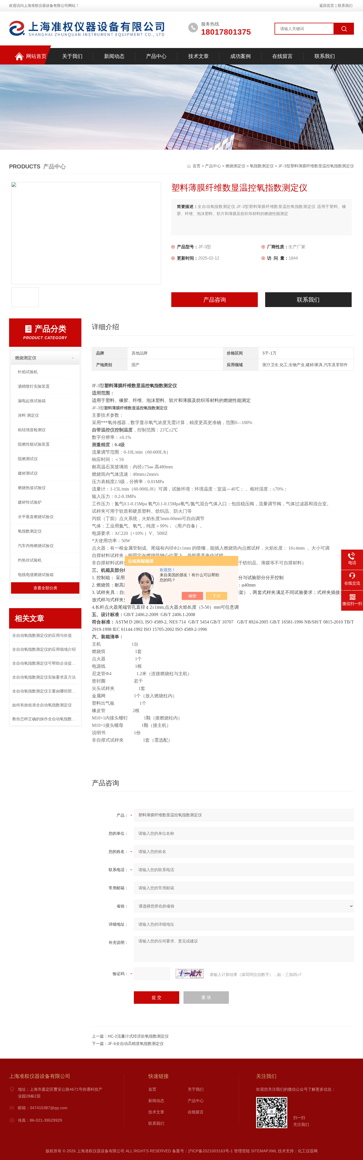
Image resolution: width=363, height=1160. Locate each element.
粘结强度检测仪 (32, 429)
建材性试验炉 (30, 502)
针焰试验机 (28, 372)
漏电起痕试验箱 (32, 401)
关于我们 (72, 56)
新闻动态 (114, 56)
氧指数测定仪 (262, 166)
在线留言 (282, 56)
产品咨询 (214, 300)
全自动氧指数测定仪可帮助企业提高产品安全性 (45, 663)
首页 (197, 166)
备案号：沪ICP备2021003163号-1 (202, 1151)
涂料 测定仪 (28, 415)
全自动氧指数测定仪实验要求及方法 (44, 677)
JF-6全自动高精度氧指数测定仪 (136, 1043)
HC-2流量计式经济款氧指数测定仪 (138, 1036)
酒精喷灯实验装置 (34, 386)
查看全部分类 (45, 588)
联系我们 (345, 5)
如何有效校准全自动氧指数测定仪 (42, 705)
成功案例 (240, 56)
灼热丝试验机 (30, 560)
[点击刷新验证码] (190, 974)
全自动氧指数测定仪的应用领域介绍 (44, 649)
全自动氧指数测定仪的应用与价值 (42, 635)
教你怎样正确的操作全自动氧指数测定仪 (45, 719)
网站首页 (36, 56)
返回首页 (326, 5)
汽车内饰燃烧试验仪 (36, 545)
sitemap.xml (264, 1151)
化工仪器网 (308, 1151)
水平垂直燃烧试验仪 (36, 516)
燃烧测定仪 (235, 166)
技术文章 (198, 56)
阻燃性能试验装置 (34, 444)
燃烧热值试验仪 (32, 487)
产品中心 (156, 56)
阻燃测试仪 (28, 458)
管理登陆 (242, 1151)
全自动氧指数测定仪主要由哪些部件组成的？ (45, 691)
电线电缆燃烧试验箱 (36, 574)
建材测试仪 (28, 473)
